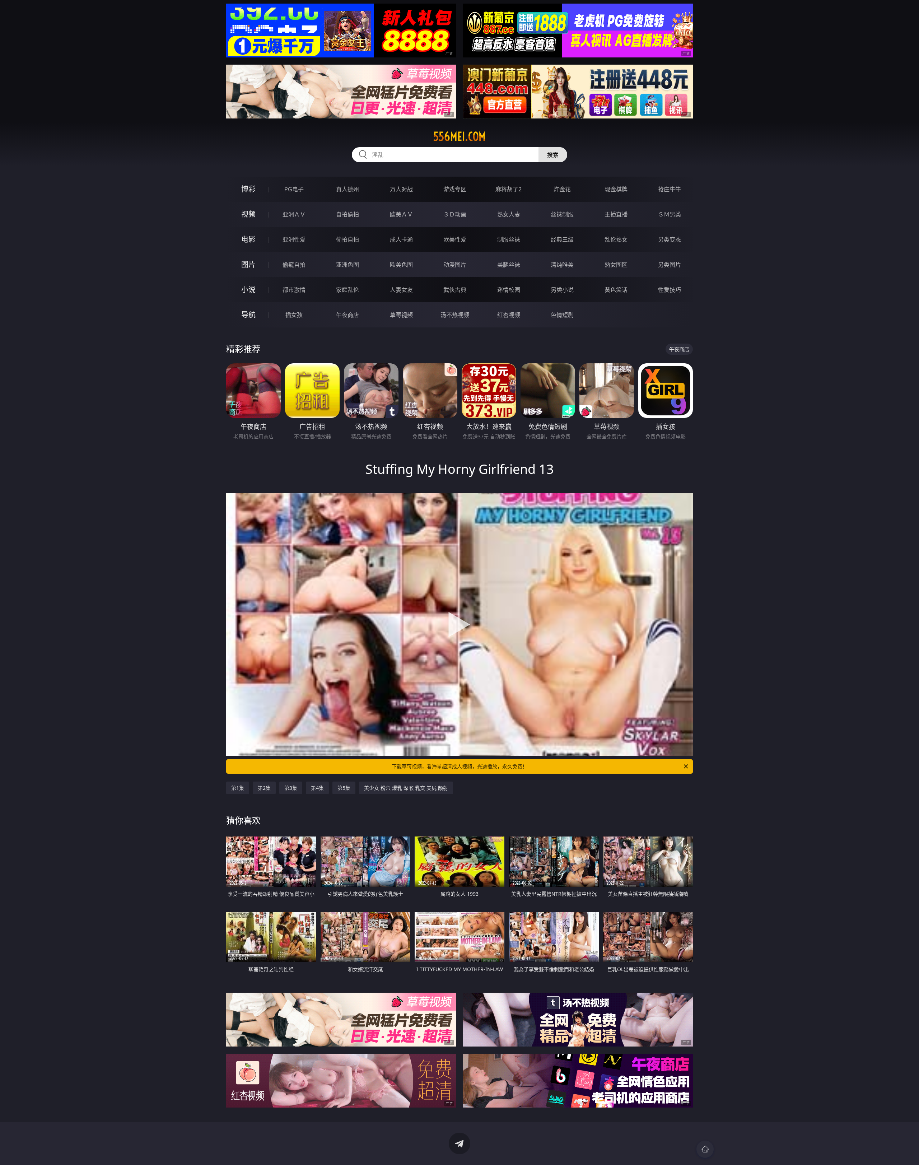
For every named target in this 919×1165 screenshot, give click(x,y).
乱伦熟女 (616, 239)
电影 (248, 239)
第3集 (290, 787)
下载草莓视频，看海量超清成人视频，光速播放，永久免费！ (459, 766)
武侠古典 (454, 290)
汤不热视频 (454, 315)
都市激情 (294, 290)
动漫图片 (454, 265)
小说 (248, 289)
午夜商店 (347, 315)
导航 (248, 315)
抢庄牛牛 (669, 189)
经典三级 (562, 239)
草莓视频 (401, 315)
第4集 (317, 787)
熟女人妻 (508, 214)
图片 (248, 264)
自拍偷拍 (347, 214)
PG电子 (294, 189)
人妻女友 (401, 290)
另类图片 (669, 265)
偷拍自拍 (347, 239)
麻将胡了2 (508, 189)
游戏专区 (454, 189)
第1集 (237, 787)
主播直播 (616, 214)
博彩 (248, 189)
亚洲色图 (347, 265)
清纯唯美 (562, 265)
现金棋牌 (616, 189)
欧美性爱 (454, 239)
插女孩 (294, 315)
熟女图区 (616, 265)
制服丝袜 (508, 239)
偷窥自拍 (294, 265)
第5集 (343, 787)
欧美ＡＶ (401, 214)
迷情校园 (508, 290)
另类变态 (669, 239)
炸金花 (562, 189)
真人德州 (347, 189)
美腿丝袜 (508, 265)
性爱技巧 (669, 290)
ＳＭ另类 (669, 214)
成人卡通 (401, 239)
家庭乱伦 (347, 290)
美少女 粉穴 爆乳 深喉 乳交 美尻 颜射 (406, 787)
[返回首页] (705, 1149)
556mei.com (459, 136)
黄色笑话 (616, 290)
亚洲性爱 (294, 239)
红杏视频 (508, 315)
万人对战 (401, 189)
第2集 (264, 787)
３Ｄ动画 (454, 214)
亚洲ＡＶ (294, 214)
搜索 (553, 155)
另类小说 (562, 290)
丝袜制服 (562, 214)
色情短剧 (562, 315)
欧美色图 (401, 265)
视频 (248, 214)
